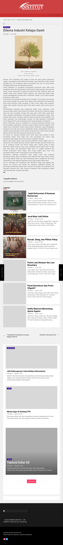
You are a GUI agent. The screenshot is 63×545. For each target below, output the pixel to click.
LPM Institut (6, 34)
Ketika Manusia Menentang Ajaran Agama (39, 309)
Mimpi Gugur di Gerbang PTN (19, 412)
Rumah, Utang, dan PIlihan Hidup (42, 239)
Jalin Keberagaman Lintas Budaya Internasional (26, 371)
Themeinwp (23, 522)
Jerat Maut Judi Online (37, 216)
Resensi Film (7, 27)
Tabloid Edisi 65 (18, 462)
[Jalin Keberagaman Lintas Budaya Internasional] (31, 357)
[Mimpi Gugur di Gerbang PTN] (31, 397)
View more (31, 481)
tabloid (9, 459)
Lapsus (9, 388)
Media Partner (11, 348)
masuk (11, 181)
